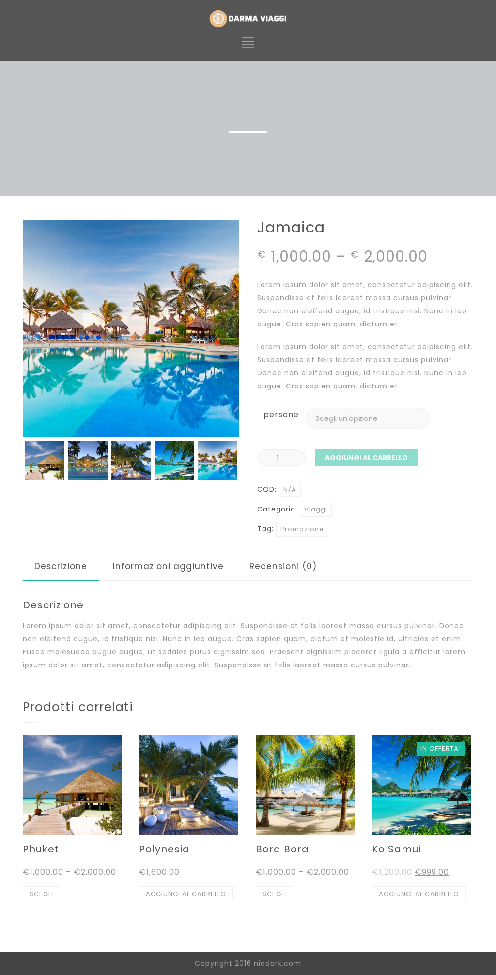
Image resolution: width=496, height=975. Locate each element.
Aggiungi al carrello (366, 458)
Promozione (302, 529)
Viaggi (315, 509)
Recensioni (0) (283, 566)
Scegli (41, 893)
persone (281, 414)
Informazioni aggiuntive (168, 566)
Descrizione (60, 566)
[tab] (61, 566)
